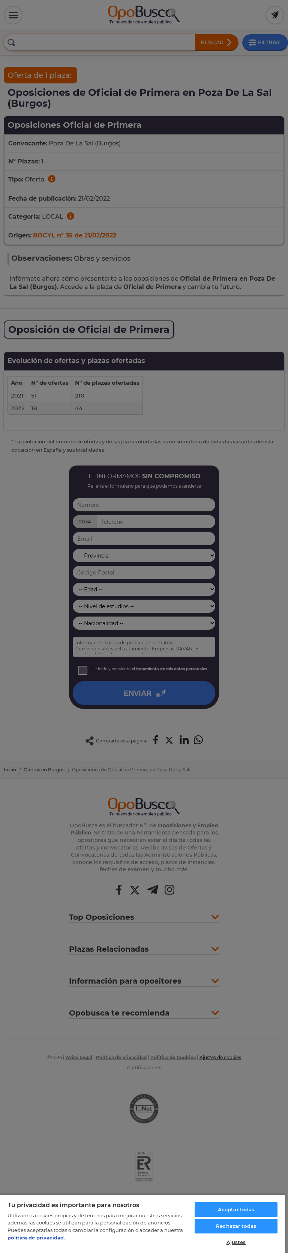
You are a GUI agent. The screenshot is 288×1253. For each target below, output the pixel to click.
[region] (142, 1223)
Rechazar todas (236, 1226)
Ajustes (236, 1242)
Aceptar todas (236, 1209)
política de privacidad (36, 1238)
